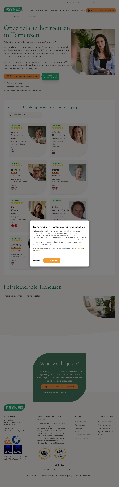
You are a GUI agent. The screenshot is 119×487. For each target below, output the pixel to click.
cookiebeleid (40, 250)
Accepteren (52, 260)
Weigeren (37, 260)
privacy (80, 248)
